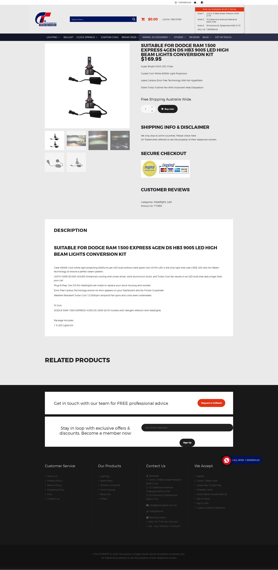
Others (103, 498)
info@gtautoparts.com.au (163, 505)
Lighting (104, 476)
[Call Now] (226, 460)
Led (169, 202)
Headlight (160, 202)
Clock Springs (107, 489)
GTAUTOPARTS (101, 554)
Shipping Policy (55, 489)
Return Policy (54, 485)
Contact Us (53, 498)
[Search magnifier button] (134, 19)
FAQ (49, 494)
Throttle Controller (110, 485)
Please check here (186, 135)
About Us (52, 476)
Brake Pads (106, 480)
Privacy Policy (54, 480)
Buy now (169, 109)
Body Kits (105, 494)
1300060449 (156, 511)
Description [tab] (70, 230)
